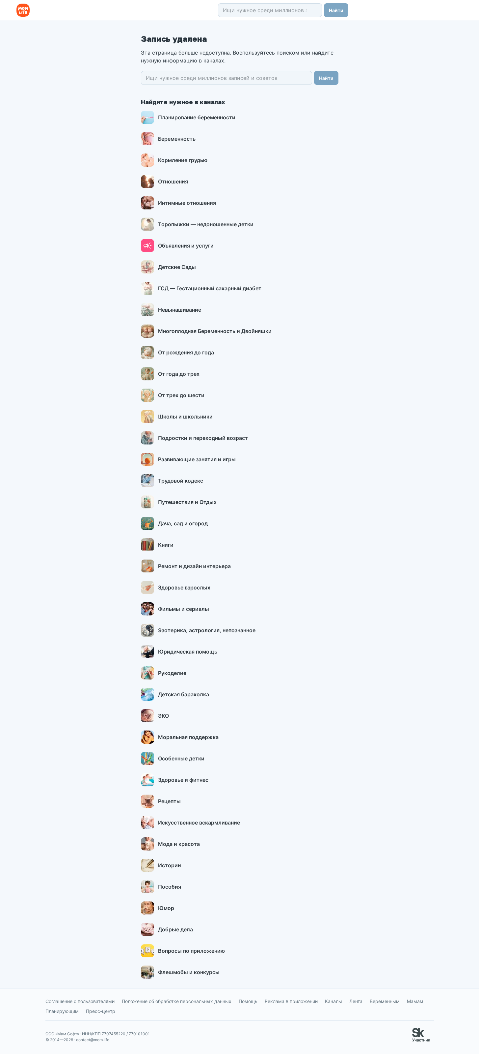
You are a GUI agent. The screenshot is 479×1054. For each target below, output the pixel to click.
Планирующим (62, 1011)
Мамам (415, 1001)
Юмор (166, 908)
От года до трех (179, 374)
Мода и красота (179, 844)
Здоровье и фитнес (183, 780)
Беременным (385, 1001)
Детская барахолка (183, 694)
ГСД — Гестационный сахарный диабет (209, 288)
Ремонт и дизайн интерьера (194, 566)
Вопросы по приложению (191, 950)
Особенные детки (181, 758)
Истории (169, 865)
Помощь (248, 1001)
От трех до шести (181, 395)
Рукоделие (172, 673)
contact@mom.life (92, 1039)
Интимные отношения (187, 203)
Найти (336, 10)
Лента (355, 1001)
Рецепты (169, 801)
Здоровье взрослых (184, 587)
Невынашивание (179, 309)
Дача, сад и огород (183, 523)
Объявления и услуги (186, 245)
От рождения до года (186, 352)
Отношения (173, 181)
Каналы (333, 1001)
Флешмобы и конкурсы (189, 972)
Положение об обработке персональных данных (176, 1001)
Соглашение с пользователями (80, 1001)
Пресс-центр (100, 1011)
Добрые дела (175, 929)
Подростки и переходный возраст (203, 438)
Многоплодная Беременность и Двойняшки (215, 331)
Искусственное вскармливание (199, 822)
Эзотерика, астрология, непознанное (206, 630)
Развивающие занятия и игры (197, 459)
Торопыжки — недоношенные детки (205, 224)
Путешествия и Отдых (187, 502)
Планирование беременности (196, 117)
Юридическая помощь (187, 651)
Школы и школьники (185, 416)
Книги (165, 544)
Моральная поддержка (188, 737)
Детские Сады (177, 267)
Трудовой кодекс (180, 480)
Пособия (169, 886)
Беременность (177, 138)
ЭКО (163, 715)
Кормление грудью (182, 160)
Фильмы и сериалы (183, 609)
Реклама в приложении (291, 1001)
